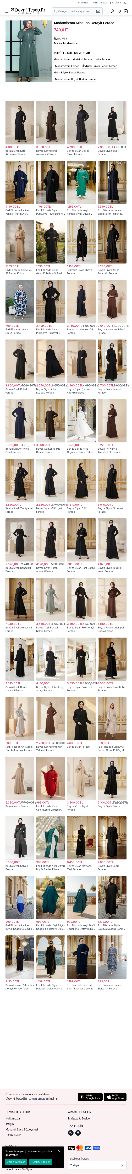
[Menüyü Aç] (7, 11)
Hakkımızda (83, 2)
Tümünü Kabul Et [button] (40, 1161)
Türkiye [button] (74, 1165)
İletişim (10, 1124)
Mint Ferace (103, 59)
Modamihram (62, 59)
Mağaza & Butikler (79, 1118)
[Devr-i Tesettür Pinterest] (71, 1133)
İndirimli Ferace (83, 59)
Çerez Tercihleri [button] (16, 1161)
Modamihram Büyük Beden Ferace (75, 79)
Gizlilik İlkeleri (13, 1135)
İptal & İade (115, 2)
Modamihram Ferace (67, 66)
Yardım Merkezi (99, 2)
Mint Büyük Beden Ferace (70, 72)
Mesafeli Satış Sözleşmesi (22, 1129)
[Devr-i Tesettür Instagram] (78, 1133)
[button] (99, 11)
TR (127, 2)
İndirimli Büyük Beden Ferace (100, 66)
